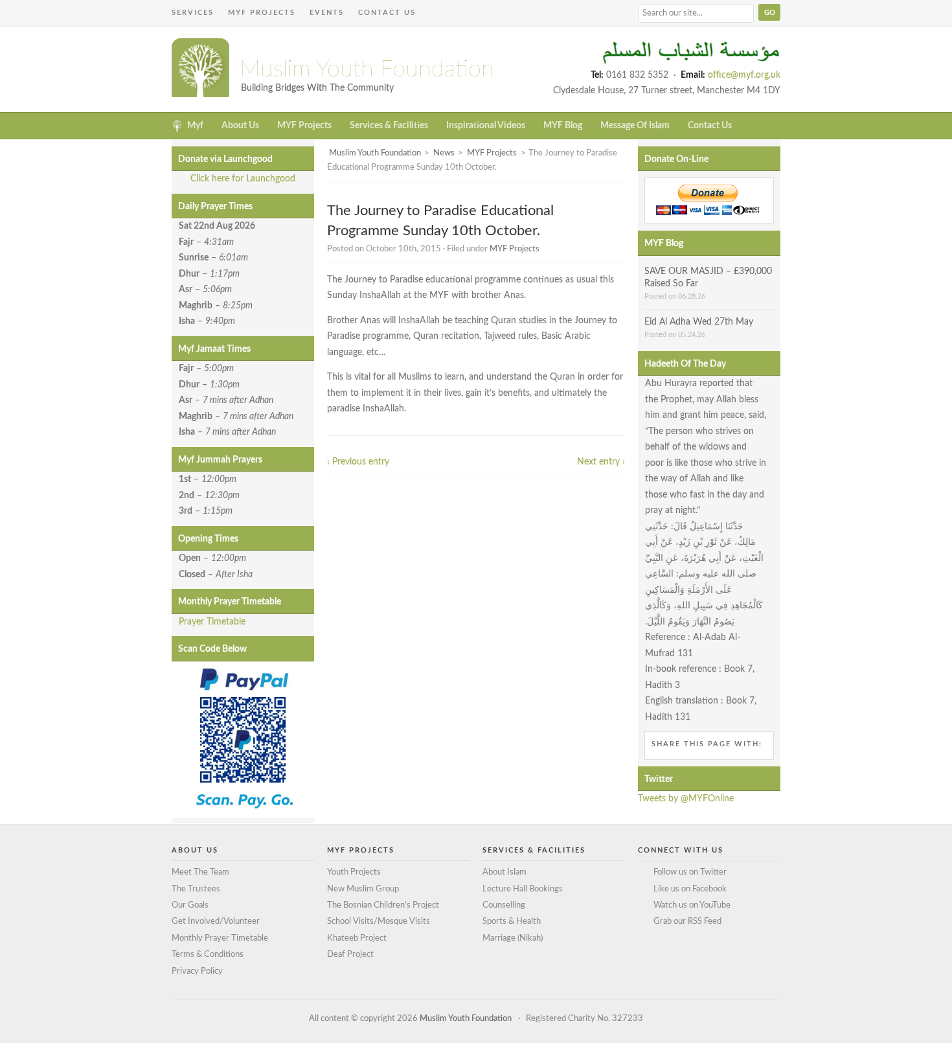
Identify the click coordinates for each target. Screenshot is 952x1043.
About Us (240, 125)
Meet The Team (200, 872)
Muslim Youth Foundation (367, 69)
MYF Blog (562, 125)
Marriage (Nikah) (512, 938)
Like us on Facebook (690, 889)
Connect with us (680, 850)
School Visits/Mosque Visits (378, 921)
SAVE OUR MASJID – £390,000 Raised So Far (708, 278)
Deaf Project (350, 954)
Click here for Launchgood (242, 178)
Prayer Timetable (212, 621)
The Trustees (196, 889)
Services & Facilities (389, 125)
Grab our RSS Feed (687, 921)
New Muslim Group (363, 889)
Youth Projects (354, 872)
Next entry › (601, 461)
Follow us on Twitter (690, 872)
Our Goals (190, 905)
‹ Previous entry (358, 461)
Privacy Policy (197, 971)
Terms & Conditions (208, 954)
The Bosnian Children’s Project (383, 905)
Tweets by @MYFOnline (686, 798)
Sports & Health (511, 921)
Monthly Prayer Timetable (220, 938)
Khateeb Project (357, 938)
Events (327, 12)
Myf (195, 125)
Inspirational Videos (485, 125)
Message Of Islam (635, 125)
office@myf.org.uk (744, 75)
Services (193, 12)
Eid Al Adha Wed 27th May (698, 322)
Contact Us (387, 12)
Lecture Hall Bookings (522, 889)
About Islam (504, 872)
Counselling (503, 905)
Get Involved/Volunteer (216, 921)
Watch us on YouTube (692, 905)
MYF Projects (261, 12)
